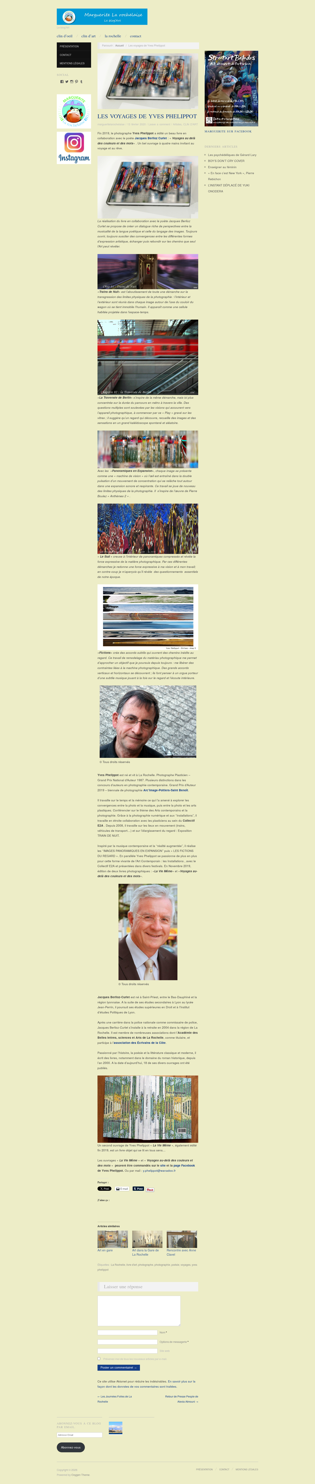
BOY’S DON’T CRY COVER (226, 161)
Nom (163, 1332)
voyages (185, 1265)
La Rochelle (118, 1265)
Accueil (119, 45)
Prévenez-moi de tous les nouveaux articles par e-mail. (135, 1359)
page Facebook (184, 1165)
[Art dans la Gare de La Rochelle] (147, 1239)
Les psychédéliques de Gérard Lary (232, 155)
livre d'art (131, 1265)
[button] (116, 1428)
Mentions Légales (72, 63)
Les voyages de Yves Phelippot (147, 116)
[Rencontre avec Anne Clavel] (182, 1239)
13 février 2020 (136, 124)
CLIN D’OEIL (64, 36)
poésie (175, 1265)
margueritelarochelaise (111, 124)
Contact (135, 36)
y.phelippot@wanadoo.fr (159, 1170)
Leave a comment (159, 124)
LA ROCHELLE (113, 36)
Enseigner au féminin (222, 167)
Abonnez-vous (71, 1447)
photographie (162, 1265)
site (163, 1165)
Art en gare (105, 1250)
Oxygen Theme (80, 1475)
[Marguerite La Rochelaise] (102, 15)
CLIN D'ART (190, 124)
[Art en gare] (113, 1239)
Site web (165, 1351)
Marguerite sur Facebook (228, 131)
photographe (145, 1265)
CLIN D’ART (88, 36)
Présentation (69, 46)
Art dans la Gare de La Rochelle (145, 1252)
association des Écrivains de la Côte (140, 1043)
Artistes (177, 124)
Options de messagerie (174, 1342)
